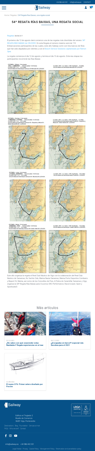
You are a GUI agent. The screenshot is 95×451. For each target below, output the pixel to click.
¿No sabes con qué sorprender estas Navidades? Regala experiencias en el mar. (25, 344)
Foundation (23, 426)
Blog (16, 426)
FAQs (6, 429)
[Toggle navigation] (4, 8)
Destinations (9, 426)
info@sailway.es (75, 2)
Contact (87, 2)
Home (6, 15)
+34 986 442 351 (62, 2)
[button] (91, 7)
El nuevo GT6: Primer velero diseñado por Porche (24, 385)
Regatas (13, 15)
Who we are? (14, 429)
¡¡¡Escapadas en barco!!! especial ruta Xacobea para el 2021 (67, 344)
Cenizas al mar (34, 426)
